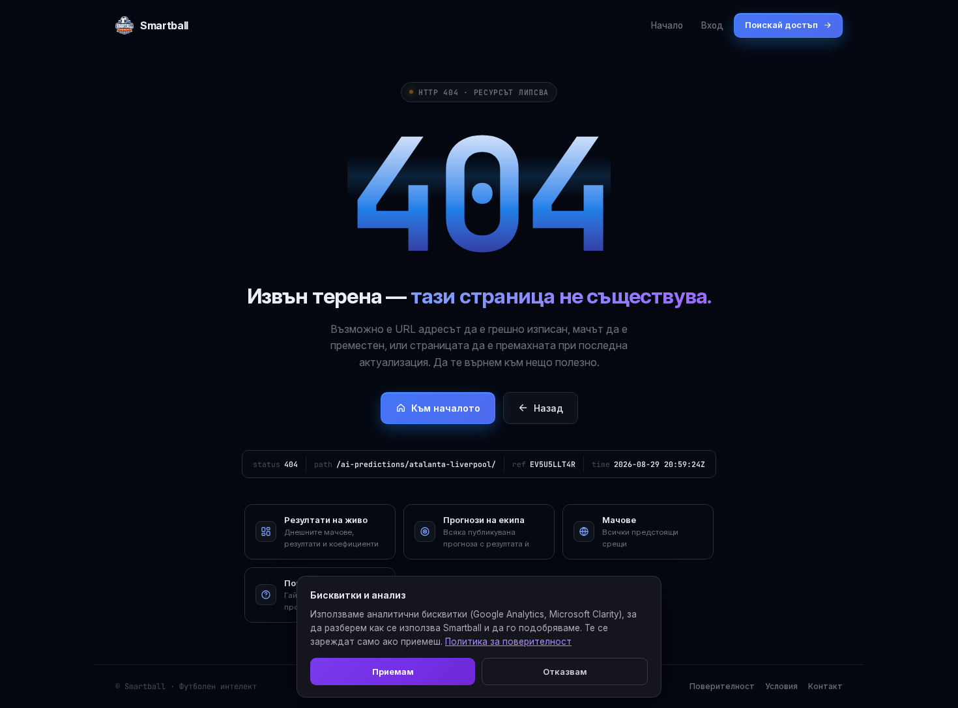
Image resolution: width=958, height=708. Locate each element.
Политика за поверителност (508, 641)
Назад (548, 408)
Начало (667, 25)
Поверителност (722, 686)
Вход (712, 25)
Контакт (825, 686)
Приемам (393, 671)
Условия (781, 686)
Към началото (445, 408)
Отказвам (565, 671)
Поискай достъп (781, 25)
